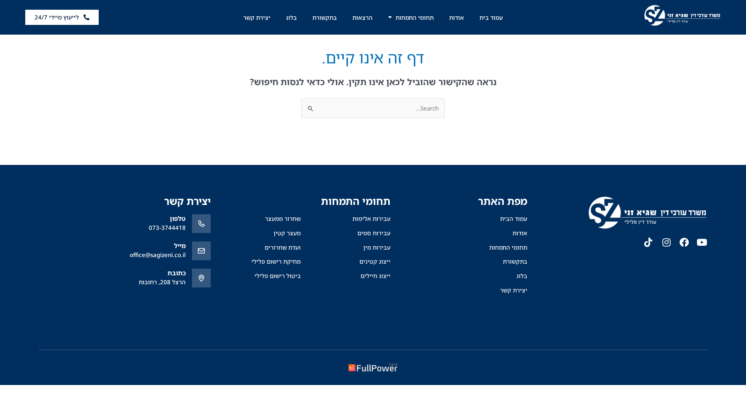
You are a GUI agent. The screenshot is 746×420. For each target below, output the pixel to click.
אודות (456, 17)
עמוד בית (491, 17)
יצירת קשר (256, 17)
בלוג (291, 17)
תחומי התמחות (415, 17)
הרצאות (362, 17)
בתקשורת (324, 17)
